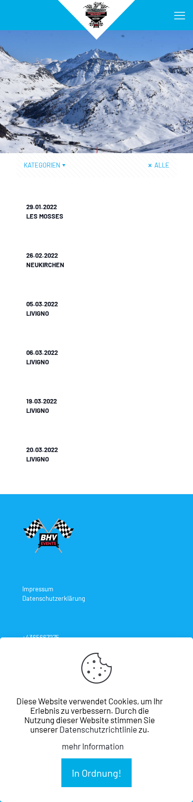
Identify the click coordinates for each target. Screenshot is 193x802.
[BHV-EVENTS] (96, 15)
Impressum (37, 589)
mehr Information (93, 746)
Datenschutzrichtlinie (98, 729)
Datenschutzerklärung (53, 598)
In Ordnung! (96, 773)
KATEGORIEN (42, 165)
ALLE (161, 165)
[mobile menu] (179, 14)
